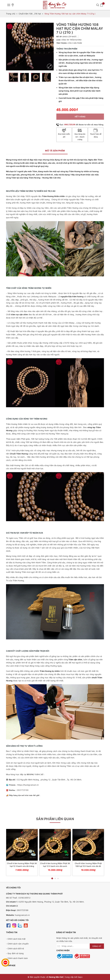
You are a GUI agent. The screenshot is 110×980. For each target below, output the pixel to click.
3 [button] (58, 878)
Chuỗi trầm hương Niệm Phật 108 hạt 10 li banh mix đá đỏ (88, 864)
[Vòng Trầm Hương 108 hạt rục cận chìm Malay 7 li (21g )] (49, 66)
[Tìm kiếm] (97, 5)
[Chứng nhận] (64, 956)
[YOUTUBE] (25, 925)
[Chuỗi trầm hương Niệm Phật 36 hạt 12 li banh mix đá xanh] (55, 845)
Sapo (80, 977)
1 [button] (52, 878)
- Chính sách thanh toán (17, 958)
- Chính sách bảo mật (15, 939)
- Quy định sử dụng (15, 953)
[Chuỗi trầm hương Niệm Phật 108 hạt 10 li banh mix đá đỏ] (88, 845)
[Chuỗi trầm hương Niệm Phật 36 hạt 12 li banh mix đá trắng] (22, 845)
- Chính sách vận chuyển (17, 944)
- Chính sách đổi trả (15, 948)
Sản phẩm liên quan (55, 819)
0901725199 (69, 124)
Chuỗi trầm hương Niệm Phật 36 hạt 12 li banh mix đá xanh (55, 864)
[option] (30, 46)
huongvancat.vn (22, 915)
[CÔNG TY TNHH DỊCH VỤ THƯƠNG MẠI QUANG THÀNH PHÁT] (55, 5)
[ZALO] (20, 925)
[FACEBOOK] (8, 925)
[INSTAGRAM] (14, 925)
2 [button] (55, 878)
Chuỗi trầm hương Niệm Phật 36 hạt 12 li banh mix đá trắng (22, 864)
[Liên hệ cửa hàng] (13, 5)
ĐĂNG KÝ (97, 946)
